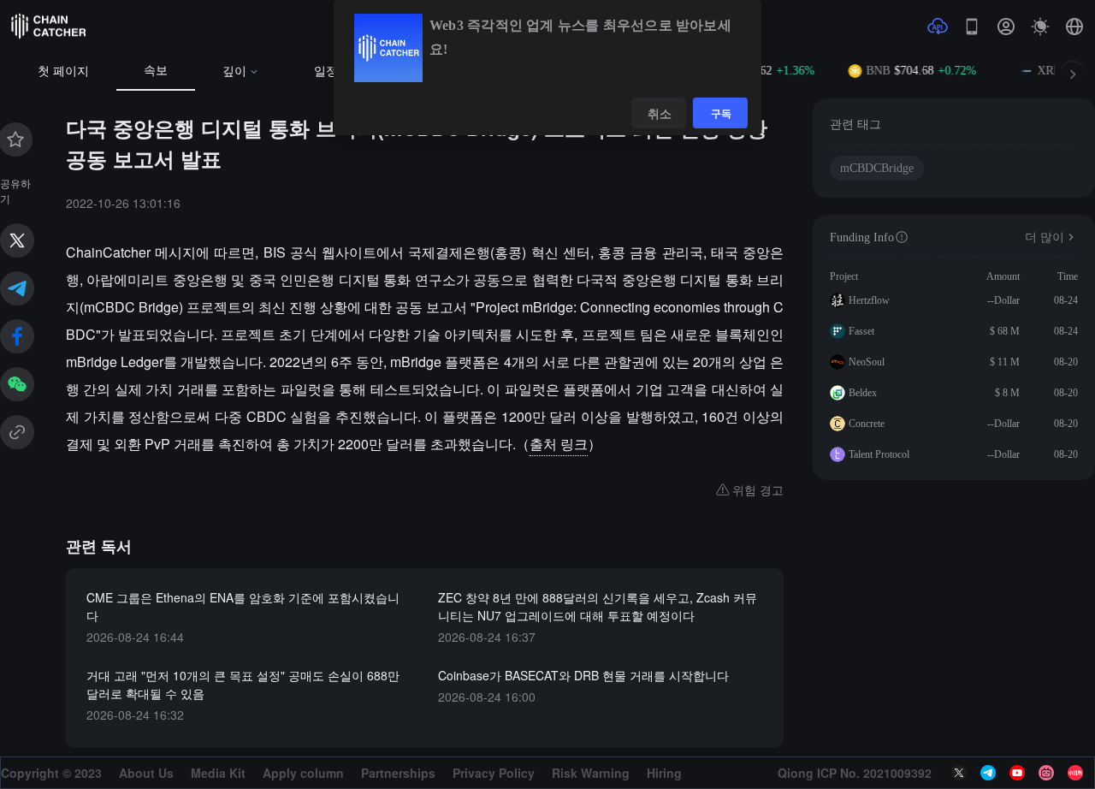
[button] (1074, 26)
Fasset (861, 331)
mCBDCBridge (877, 168)
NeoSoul (867, 362)
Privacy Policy (494, 772)
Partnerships (398, 772)
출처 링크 (559, 444)
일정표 (332, 71)
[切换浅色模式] (1040, 26)
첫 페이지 (63, 71)
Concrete (867, 424)
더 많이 (1044, 237)
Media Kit (218, 772)
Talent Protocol (879, 454)
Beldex (863, 393)
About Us (146, 772)
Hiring (664, 772)
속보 (156, 70)
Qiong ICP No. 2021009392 (855, 772)
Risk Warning (591, 772)
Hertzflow (869, 300)
